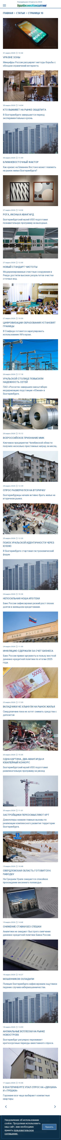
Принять (49, 1127)
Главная (8, 13)
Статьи (20, 13)
